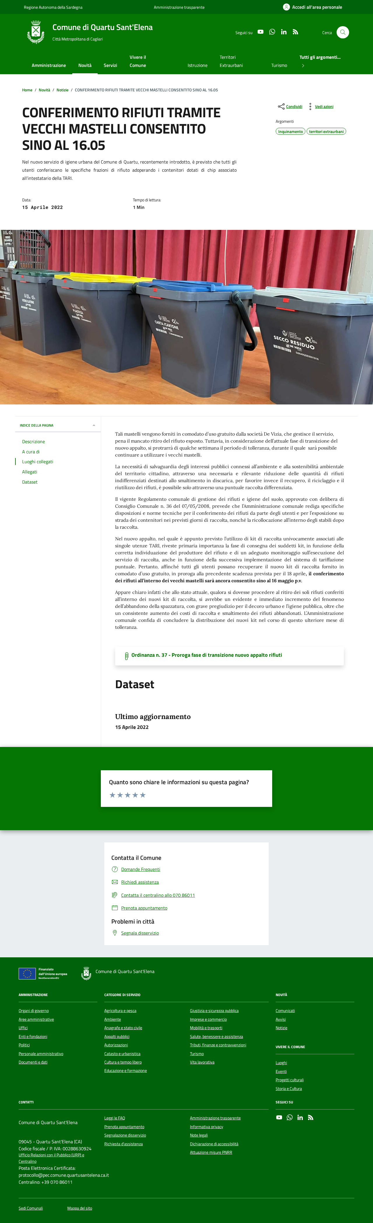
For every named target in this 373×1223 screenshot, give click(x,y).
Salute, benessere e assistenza (216, 1036)
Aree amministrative (36, 1019)
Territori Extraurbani (231, 61)
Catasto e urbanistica (122, 1053)
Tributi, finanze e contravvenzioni (218, 1045)
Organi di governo (34, 1010)
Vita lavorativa (202, 1062)
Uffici (23, 1028)
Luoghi (281, 1062)
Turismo (279, 65)
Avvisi (281, 1019)
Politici (24, 1045)
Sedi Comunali (31, 1208)
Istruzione (197, 65)
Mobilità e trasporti (206, 1028)
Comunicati (285, 1010)
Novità (85, 65)
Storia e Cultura (289, 1088)
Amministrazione (49, 65)
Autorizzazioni (116, 1045)
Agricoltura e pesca (120, 1010)
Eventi (281, 1071)
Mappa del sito (79, 1208)
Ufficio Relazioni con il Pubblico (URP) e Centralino (51, 1158)
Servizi (110, 65)
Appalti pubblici (116, 1036)
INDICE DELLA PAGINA (36, 425)
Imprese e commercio (208, 1019)
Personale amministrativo (41, 1053)
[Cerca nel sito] (343, 32)
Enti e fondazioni (33, 1036)
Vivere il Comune (138, 61)
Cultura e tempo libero (123, 1062)
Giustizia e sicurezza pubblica (214, 1010)
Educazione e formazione (125, 1070)
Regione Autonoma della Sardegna (53, 7)
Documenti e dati (33, 1062)
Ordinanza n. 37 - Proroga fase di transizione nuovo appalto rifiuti (206, 655)
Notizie (281, 1028)
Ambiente (112, 1019)
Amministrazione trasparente (179, 7)
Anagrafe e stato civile (123, 1028)
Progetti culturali (290, 1080)
